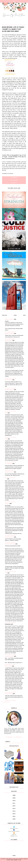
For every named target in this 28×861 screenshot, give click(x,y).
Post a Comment (5, 702)
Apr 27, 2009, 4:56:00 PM (10, 339)
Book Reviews (14, 180)
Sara (6, 573)
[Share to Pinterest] (16, 182)
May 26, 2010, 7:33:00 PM (10, 700)
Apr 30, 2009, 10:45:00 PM (10, 692)
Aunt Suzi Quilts (9, 693)
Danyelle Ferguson (9, 333)
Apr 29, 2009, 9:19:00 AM (10, 622)
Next (24, 315)
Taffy (6, 439)
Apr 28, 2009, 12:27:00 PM (10, 462)
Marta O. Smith (8, 666)
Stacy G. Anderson (9, 319)
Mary (6, 412)
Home (15, 315)
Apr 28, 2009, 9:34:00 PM (10, 542)
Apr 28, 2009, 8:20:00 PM (10, 535)
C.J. (6, 478)
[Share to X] (13, 182)
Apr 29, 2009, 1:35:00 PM (10, 664)
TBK (20, 859)
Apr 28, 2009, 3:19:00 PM (10, 470)
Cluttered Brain (8, 340)
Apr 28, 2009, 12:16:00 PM (10, 437)
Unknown (7, 503)
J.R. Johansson (8, 463)
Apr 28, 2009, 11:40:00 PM (10, 571)
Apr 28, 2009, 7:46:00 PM (10, 502)
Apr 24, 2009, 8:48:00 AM (10, 332)
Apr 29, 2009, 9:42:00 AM (10, 654)
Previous (4, 315)
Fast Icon (15, 835)
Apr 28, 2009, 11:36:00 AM (10, 388)
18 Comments (14, 177)
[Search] (22, 741)
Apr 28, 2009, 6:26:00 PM (10, 477)
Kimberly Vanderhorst (10, 543)
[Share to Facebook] (11, 182)
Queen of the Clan (13, 858)
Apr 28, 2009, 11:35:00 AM (10, 378)
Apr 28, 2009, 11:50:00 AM (10, 411)
